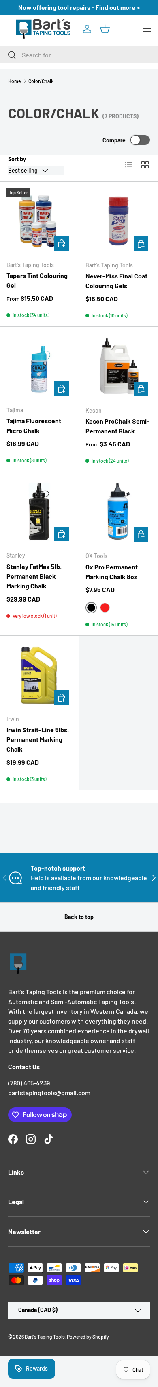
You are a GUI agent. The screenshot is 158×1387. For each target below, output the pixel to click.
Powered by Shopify (88, 1336)
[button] (105, 29)
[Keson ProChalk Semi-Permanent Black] (118, 366)
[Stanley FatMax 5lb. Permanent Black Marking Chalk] (39, 512)
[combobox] (79, 54)
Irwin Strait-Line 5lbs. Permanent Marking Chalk (37, 739)
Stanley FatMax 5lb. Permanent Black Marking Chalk (34, 576)
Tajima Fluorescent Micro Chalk (33, 425)
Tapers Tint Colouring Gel (37, 280)
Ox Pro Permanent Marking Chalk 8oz (111, 571)
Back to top (79, 916)
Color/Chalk (40, 81)
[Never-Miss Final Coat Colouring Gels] (118, 221)
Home (14, 81)
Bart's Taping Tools (45, 1336)
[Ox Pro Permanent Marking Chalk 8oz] (118, 512)
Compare (114, 140)
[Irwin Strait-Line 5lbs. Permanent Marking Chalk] (39, 675)
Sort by (17, 158)
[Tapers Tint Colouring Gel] (39, 221)
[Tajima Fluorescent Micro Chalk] (39, 366)
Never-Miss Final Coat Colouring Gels (116, 280)
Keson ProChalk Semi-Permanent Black (117, 426)
